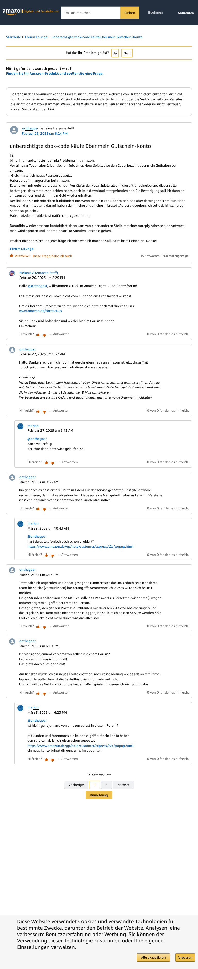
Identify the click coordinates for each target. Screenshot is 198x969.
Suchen (129, 13)
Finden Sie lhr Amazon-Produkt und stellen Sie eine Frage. (55, 73)
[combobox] (100, 13)
